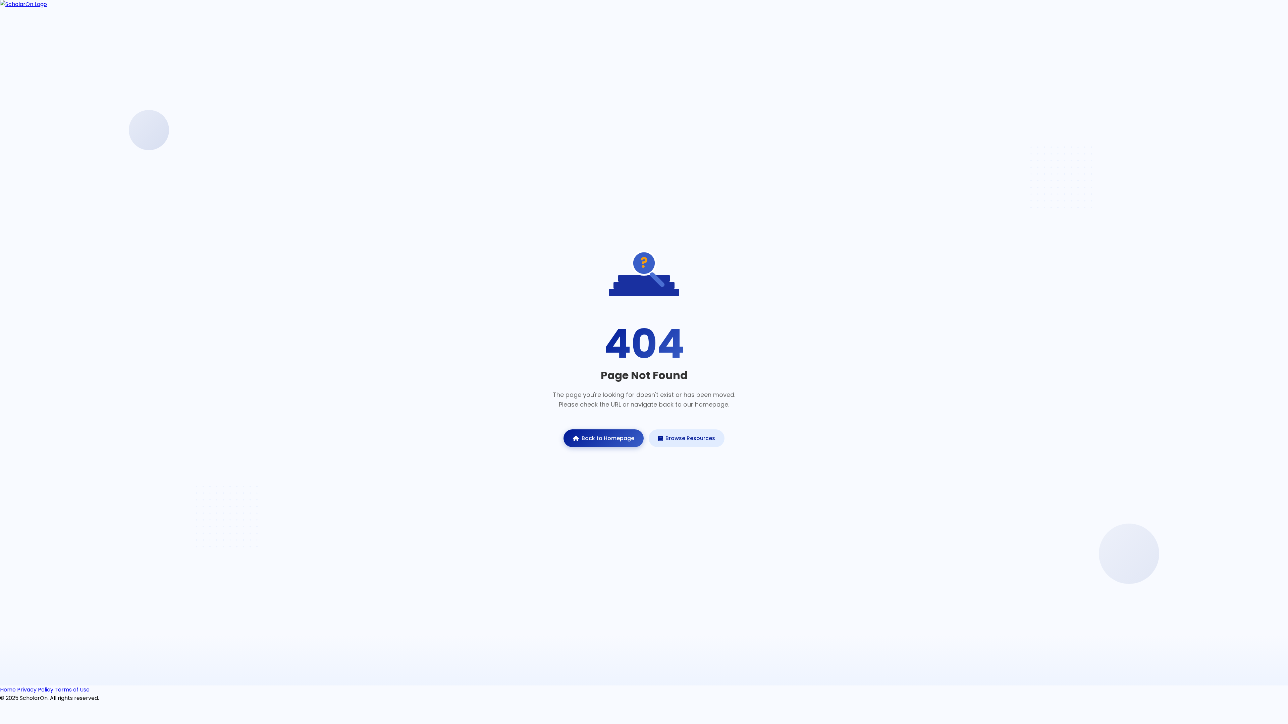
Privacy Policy (35, 689)
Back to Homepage (608, 438)
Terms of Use (72, 689)
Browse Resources (690, 438)
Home (8, 689)
